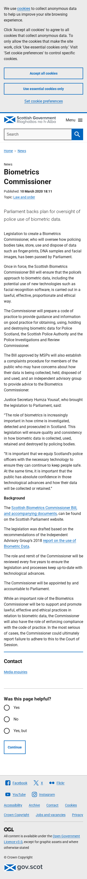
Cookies (71, 805)
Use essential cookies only (43, 89)
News (22, 151)
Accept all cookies (44, 73)
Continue (15, 747)
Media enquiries (15, 672)
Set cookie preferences (43, 101)
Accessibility (13, 805)
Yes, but (20, 730)
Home (8, 151)
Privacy (77, 815)
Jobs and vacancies (50, 815)
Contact (52, 805)
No (16, 719)
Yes (17, 707)
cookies (23, 8)
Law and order (24, 197)
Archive (34, 805)
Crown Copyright (16, 815)
